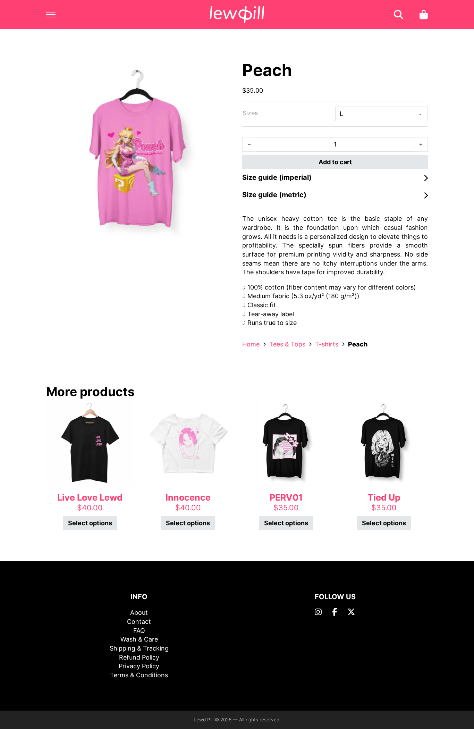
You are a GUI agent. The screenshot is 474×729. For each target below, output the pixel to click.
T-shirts (326, 344)
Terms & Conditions (139, 675)
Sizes (250, 113)
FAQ (139, 630)
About (139, 612)
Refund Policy (139, 657)
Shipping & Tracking (139, 648)
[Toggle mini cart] (424, 14)
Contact (139, 621)
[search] (398, 15)
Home (251, 344)
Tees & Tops (287, 344)
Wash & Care (139, 639)
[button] (222, 70)
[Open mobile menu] (51, 14)
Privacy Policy (139, 666)
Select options (90, 523)
